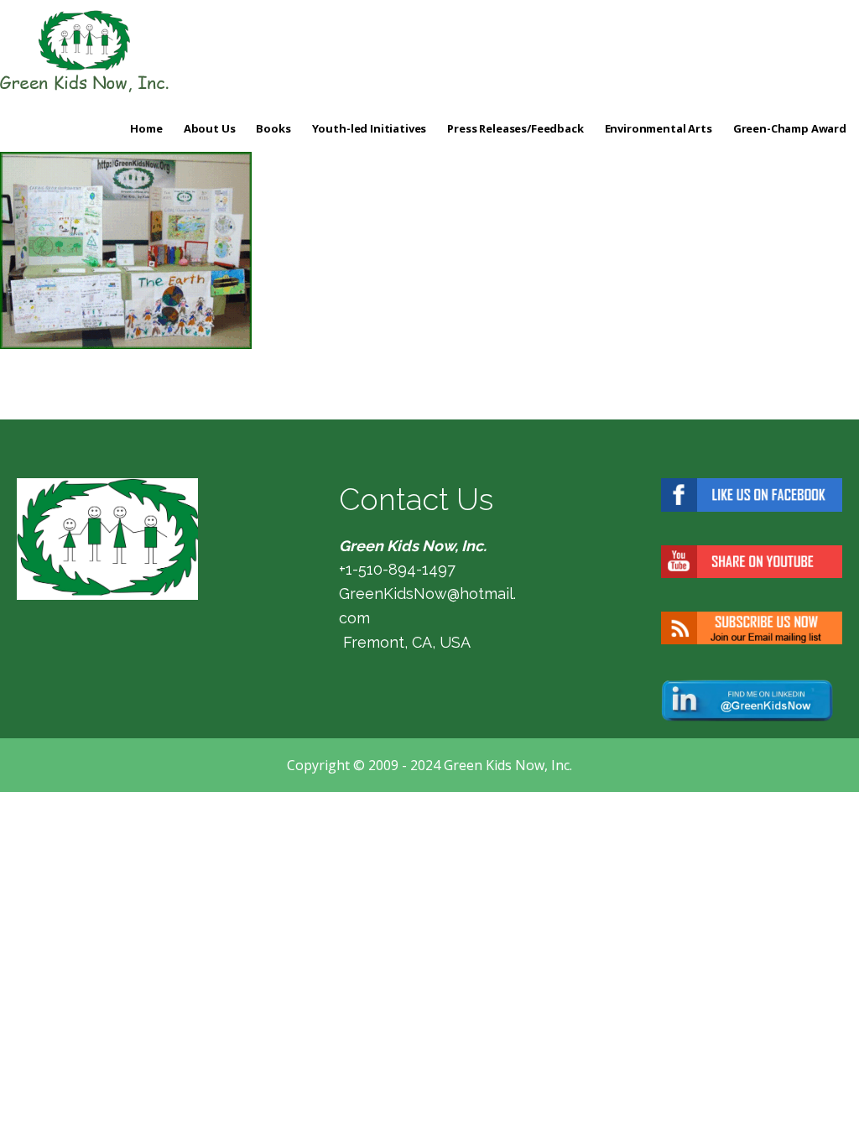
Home (146, 128)
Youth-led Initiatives (369, 128)
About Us (210, 128)
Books (273, 128)
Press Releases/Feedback (515, 128)
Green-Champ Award (789, 128)
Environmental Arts (658, 128)
